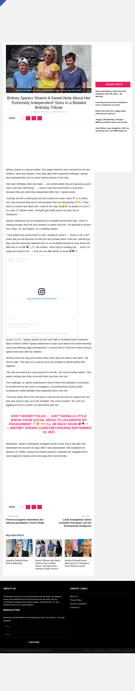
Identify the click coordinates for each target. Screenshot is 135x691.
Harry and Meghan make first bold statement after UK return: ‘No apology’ (110, 93)
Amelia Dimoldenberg (41, 112)
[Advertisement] (67, 18)
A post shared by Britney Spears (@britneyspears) (41, 333)
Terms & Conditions (78, 604)
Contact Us (74, 607)
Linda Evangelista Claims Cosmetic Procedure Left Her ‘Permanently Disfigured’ (75, 522)
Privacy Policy (76, 600)
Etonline (17, 339)
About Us (74, 596)
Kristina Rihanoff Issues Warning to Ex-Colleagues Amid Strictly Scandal (77, 563)
